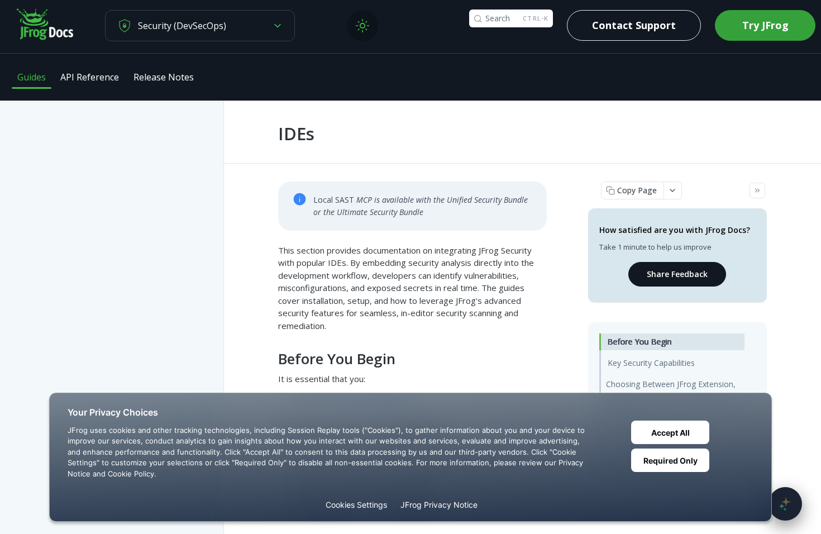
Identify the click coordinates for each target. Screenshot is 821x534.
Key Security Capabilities (651, 362)
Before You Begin (640, 341)
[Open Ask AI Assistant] (785, 504)
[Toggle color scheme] (362, 25)
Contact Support (634, 25)
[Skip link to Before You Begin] (270, 359)
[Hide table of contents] (757, 190)
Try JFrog (765, 25)
